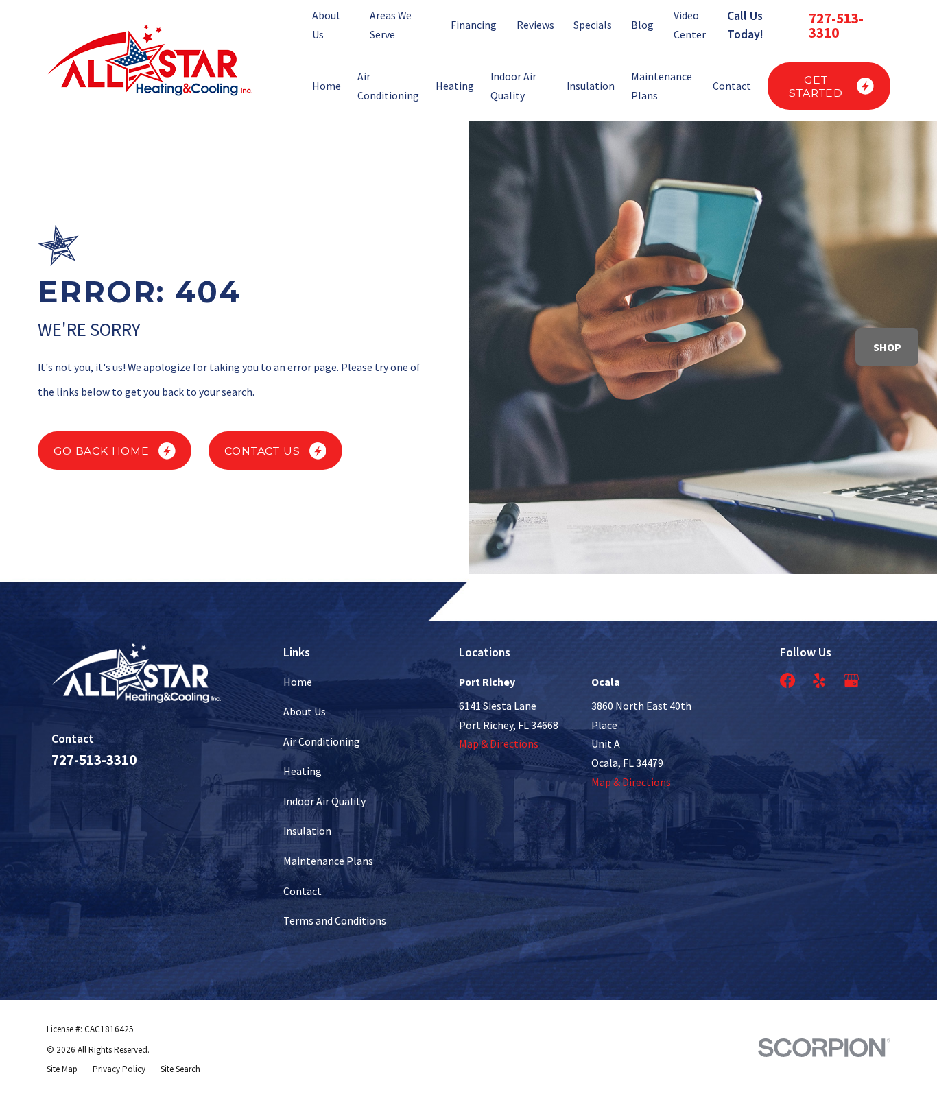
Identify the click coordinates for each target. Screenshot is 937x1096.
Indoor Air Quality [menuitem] (513, 85)
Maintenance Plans (328, 861)
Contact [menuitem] (732, 86)
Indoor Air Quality (324, 801)
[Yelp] (819, 680)
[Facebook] (787, 680)
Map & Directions (498, 743)
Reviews (535, 25)
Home (297, 682)
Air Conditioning (321, 741)
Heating (302, 771)
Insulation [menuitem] (591, 86)
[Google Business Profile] (851, 680)
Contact (302, 891)
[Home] (149, 60)
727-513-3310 (836, 25)
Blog (642, 25)
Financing (474, 25)
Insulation (307, 830)
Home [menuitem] (326, 86)
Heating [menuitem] (455, 86)
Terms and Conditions (334, 920)
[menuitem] (62, 1069)
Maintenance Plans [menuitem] (661, 85)
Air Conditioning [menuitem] (388, 85)
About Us (304, 711)
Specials (592, 25)
